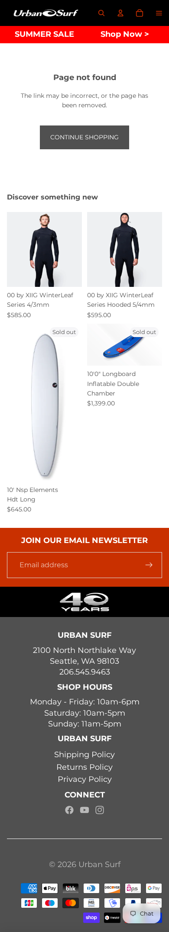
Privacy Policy (85, 779)
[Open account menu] (120, 12)
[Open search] (101, 12)
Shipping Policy (84, 754)
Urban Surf (99, 864)
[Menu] (159, 13)
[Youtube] (84, 810)
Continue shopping (84, 137)
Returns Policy (84, 767)
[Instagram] (99, 810)
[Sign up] (149, 565)
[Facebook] (69, 810)
